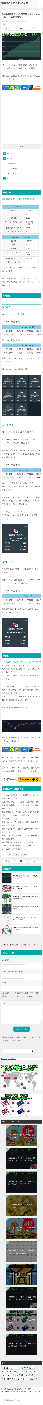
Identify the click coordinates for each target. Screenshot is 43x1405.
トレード (16, 854)
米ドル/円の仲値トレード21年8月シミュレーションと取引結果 (26, 918)
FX (10, 854)
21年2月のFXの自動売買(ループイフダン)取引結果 (26, 908)
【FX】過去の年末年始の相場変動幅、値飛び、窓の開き (25, 928)
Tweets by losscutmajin (8, 1059)
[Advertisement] (21, 116)
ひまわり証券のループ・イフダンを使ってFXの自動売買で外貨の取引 (32, 945)
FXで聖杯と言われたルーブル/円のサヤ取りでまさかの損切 (22, 1275)
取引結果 (10, 158)
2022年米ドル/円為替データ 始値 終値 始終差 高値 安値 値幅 (22, 1298)
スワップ (33, 1371)
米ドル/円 (11, 163)
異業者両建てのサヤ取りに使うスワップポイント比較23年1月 (26, 887)
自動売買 (24, 854)
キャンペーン (15, 1367)
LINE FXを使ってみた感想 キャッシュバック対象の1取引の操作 (12, 945)
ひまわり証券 (33, 758)
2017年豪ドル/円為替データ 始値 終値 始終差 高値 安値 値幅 (22, 1182)
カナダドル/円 (13, 168)
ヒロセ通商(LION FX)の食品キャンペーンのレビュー (21, 1206)
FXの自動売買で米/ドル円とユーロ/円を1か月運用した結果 (25, 877)
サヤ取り (29, 1367)
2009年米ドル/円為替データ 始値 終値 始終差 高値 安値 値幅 (22, 1159)
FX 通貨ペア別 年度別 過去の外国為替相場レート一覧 (21, 1321)
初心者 (31, 1375)
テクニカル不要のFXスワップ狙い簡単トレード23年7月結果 (21, 1229)
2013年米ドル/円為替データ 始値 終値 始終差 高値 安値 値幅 (22, 1344)
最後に (9, 178)
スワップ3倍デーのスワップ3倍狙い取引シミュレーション (21, 1136)
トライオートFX (8, 741)
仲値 (21, 1375)
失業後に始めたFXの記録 (14, 3)
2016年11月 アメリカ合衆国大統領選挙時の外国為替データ (25, 897)
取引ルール (10, 153)
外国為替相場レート (14, 1378)
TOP (13, 1389)
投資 (4, 24)
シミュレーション (13, 1371)
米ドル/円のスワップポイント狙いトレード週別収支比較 (21, 1252)
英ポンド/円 (12, 173)
